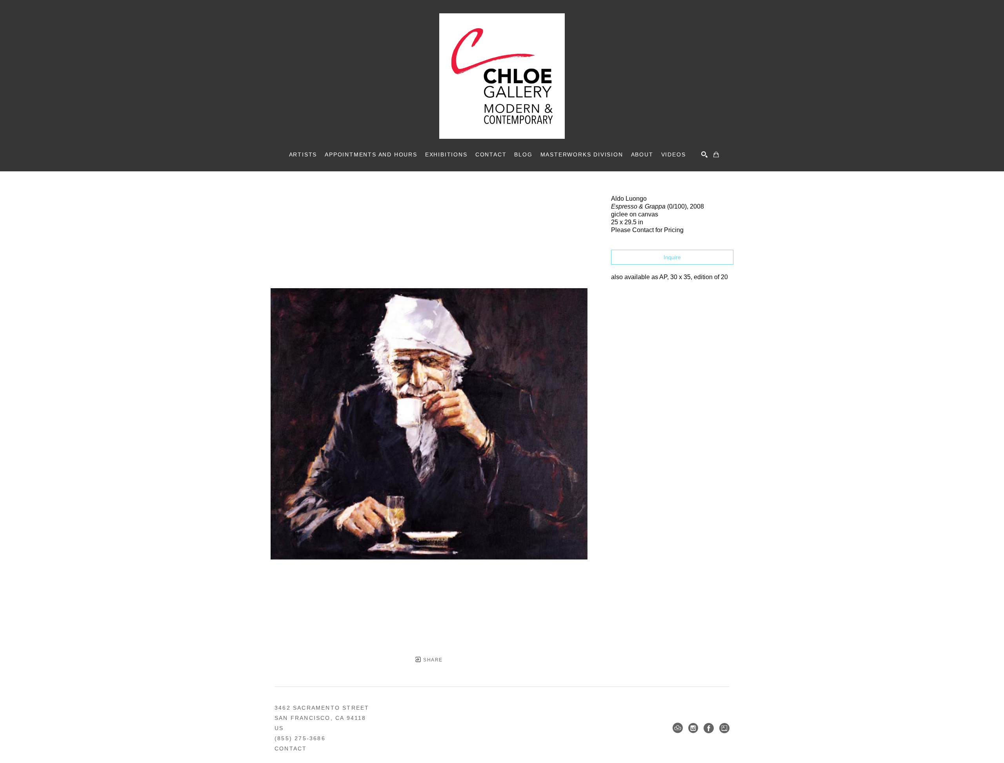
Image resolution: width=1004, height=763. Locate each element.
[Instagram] (693, 728)
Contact (291, 748)
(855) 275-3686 (300, 738)
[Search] (704, 154)
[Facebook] (709, 728)
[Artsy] (724, 728)
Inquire (672, 257)
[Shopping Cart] (716, 154)
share (432, 660)
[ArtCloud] (678, 728)
